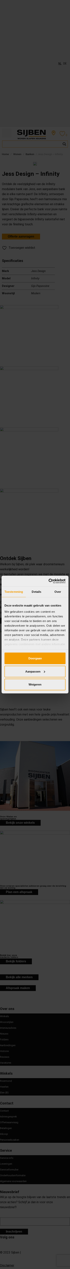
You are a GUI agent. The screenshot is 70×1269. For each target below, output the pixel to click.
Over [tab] (57, 591)
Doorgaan (35, 658)
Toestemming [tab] (13, 591)
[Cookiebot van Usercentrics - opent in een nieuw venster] (49, 580)
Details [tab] (36, 591)
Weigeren (35, 684)
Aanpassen (32, 671)
